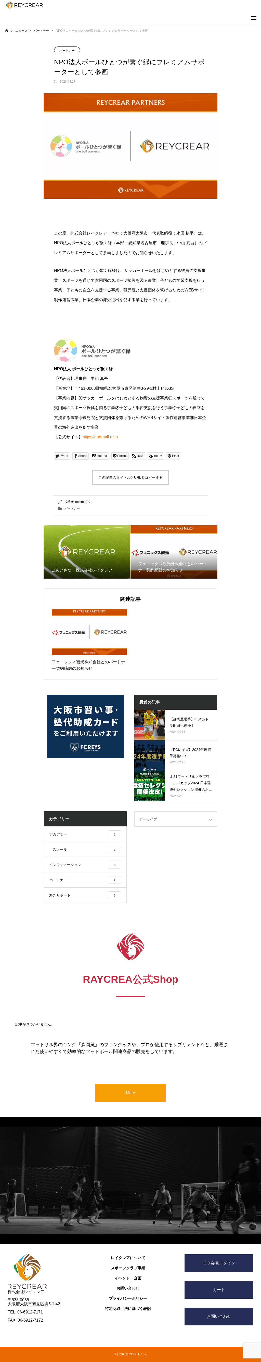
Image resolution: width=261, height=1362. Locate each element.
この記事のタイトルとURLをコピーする (130, 477)
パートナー (67, 50)
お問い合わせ (127, 1288)
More (130, 1093)
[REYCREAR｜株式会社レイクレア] (24, 5)
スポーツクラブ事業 (128, 1268)
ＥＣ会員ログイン (219, 1263)
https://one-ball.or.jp (100, 437)
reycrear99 (82, 502)
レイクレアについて (128, 1258)
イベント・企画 (128, 1278)
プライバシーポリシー (128, 1298)
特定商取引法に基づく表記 (128, 1308)
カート (219, 1290)
